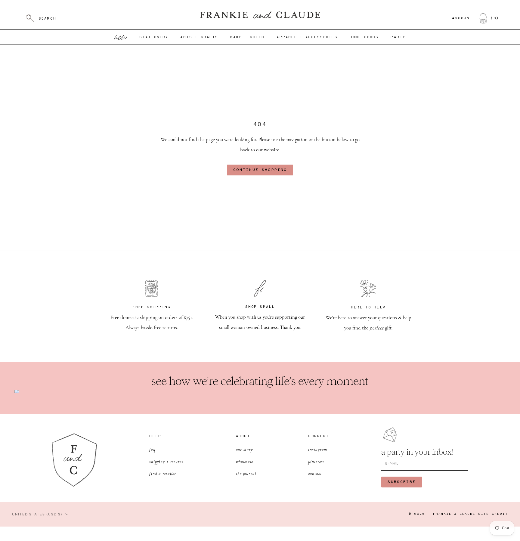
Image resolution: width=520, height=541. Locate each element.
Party (398, 37)
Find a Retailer (162, 473)
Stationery (154, 37)
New (121, 37)
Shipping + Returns (166, 461)
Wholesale (244, 461)
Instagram (317, 449)
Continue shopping (260, 170)
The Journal (246, 473)
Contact (315, 473)
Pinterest (316, 461)
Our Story (244, 449)
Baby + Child (247, 37)
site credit (493, 514)
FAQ (152, 449)
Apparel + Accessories (307, 37)
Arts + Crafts (199, 37)
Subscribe (402, 482)
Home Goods (364, 37)
